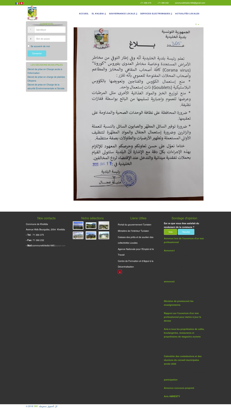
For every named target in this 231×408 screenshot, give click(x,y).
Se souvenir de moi (40, 46)
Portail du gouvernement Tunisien (134, 224)
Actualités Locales (187, 13)
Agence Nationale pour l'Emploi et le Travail (136, 251)
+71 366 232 (163, 2)
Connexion (37, 53)
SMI (36, 406)
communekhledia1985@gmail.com (190, 2)
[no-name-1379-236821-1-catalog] (91, 235)
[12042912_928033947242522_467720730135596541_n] (78, 225)
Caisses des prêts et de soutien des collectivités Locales (135, 239)
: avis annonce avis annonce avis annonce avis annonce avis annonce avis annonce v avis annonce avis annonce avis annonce (184, 289)
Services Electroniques (155, 13)
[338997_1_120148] (104, 225)
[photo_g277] (104, 235)
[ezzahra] (78, 235)
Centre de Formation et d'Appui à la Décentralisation (135, 263)
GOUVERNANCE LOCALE (122, 13)
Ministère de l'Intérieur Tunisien (133, 230)
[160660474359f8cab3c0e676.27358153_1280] (91, 225)
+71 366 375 (145, 2)
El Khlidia (98, 13)
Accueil (84, 13)
